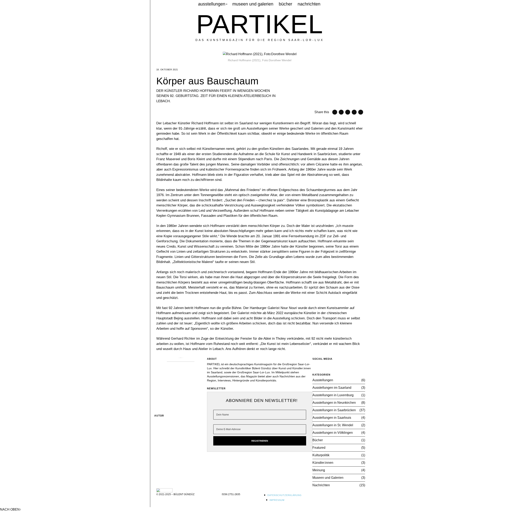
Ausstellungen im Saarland (331, 387)
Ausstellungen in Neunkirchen (334, 402)
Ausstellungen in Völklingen (332, 432)
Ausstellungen (322, 380)
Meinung (318, 470)
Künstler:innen (322, 462)
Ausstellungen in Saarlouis (331, 417)
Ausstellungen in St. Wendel (332, 425)
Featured (318, 447)
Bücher (317, 440)
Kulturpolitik (320, 455)
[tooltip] (158, 4)
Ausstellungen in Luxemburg (333, 395)
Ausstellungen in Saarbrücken (334, 410)
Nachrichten (321, 485)
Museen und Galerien (327, 477)
